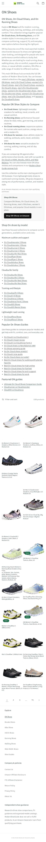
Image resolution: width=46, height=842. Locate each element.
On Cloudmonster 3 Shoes (15, 245)
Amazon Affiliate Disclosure (15, 775)
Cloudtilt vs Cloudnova (13, 390)
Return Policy (10, 785)
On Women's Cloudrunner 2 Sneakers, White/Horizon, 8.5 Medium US (11, 445)
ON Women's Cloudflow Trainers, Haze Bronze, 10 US (32, 623)
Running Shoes (10, 738)
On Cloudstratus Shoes (14, 262)
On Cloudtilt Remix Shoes (15, 307)
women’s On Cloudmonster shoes (22, 91)
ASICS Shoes (9, 733)
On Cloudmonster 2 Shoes (15, 242)
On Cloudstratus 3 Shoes (14, 265)
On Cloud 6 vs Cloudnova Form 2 (18, 343)
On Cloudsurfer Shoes (13, 275)
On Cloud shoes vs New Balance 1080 (19, 345)
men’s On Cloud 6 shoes (25, 85)
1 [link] (7, 700)
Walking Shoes (10, 744)
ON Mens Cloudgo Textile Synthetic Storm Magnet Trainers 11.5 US (10, 475)
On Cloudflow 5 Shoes (13, 319)
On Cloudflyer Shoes (12, 256)
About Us (8, 796)
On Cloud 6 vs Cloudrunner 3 (16, 337)
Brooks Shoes (10, 722)
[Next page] (39, 700)
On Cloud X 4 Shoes (12, 296)
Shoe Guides (9, 754)
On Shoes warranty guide (14, 348)
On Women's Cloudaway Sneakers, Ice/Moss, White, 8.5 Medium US (33, 445)
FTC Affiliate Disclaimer (13, 780)
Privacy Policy (10, 791)
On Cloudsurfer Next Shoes (15, 280)
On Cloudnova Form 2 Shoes (16, 301)
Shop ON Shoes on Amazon (17, 215)
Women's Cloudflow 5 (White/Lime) (9, 627)
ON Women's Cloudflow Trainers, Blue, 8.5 (30, 559)
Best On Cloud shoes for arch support (20, 371)
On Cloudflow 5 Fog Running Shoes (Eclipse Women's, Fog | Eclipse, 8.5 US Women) (32, 686)
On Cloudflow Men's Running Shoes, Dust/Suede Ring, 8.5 (32, 598)
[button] (3, 3)
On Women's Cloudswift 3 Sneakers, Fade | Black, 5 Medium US (10, 538)
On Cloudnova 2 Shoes (13, 298)
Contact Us (9, 769)
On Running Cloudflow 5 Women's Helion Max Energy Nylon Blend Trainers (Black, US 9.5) (12, 687)
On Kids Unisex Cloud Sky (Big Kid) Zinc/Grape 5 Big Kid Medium (33, 516)
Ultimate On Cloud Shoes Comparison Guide (23, 384)
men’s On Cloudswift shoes (19, 96)
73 (32, 700)
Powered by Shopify (30, 837)
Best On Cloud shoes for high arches (19, 365)
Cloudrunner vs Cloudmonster (17, 387)
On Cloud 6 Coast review (14, 340)
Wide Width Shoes (11, 749)
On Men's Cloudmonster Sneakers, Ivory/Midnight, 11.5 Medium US (33, 491)
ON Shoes (8, 717)
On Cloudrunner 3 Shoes (14, 251)
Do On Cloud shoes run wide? (16, 357)
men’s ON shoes (28, 79)
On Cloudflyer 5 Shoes (13, 259)
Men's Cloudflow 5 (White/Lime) (12, 654)
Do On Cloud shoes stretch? (16, 351)
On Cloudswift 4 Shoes (13, 293)
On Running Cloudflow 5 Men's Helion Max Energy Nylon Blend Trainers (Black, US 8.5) (33, 656)
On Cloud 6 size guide (13, 354)
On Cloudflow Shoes (12, 316)
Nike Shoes (9, 727)
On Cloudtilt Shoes (12, 304)
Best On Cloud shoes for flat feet (18, 368)
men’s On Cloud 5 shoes (21, 82)
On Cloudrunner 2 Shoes (14, 248)
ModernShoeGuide (19, 837)
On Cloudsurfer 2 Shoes (14, 277)
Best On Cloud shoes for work (16, 374)
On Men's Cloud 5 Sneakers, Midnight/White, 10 (11, 598)
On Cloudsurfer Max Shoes (15, 253)
